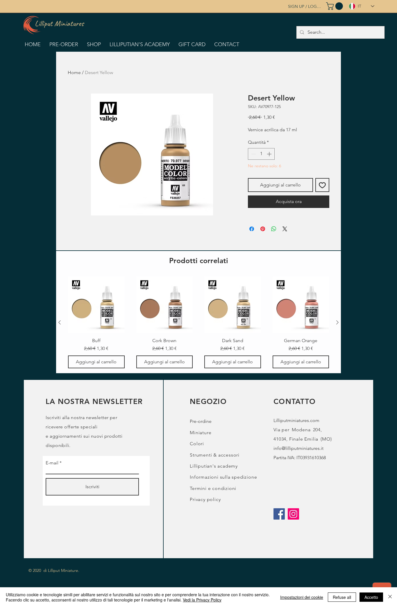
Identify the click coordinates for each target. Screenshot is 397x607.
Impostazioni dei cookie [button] (301, 597)
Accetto (371, 597)
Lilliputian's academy (214, 466)
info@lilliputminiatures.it (298, 448)
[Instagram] (293, 514)
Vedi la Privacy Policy (202, 600)
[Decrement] (253, 153)
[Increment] (270, 153)
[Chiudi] (390, 597)
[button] (335, 6)
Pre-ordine (201, 421)
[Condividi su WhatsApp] (273, 228)
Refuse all (342, 597)
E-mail (52, 463)
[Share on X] (284, 228)
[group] (198, 322)
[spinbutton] (261, 153)
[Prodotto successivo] (337, 322)
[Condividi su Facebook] (251, 228)
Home (74, 72)
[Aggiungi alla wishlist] (322, 185)
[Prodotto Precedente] (59, 322)
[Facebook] (279, 514)
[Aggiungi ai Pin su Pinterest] (262, 228)
